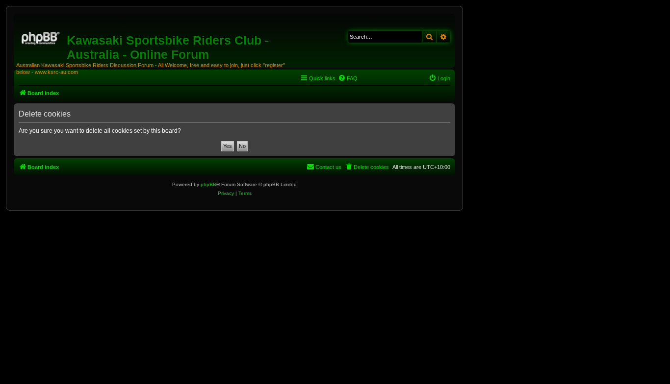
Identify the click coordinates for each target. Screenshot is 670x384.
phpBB (208, 184)
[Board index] (41, 36)
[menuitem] (348, 78)
